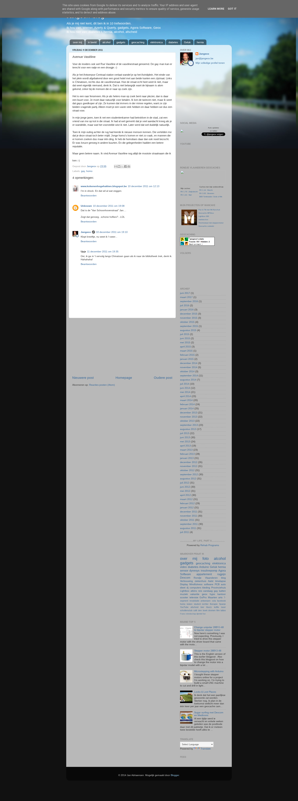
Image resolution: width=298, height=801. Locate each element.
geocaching (137, 42)
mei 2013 (185, 441)
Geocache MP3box (206, 213)
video (183, 566)
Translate (206, 748)
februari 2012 (187, 503)
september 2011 (189, 524)
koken (189, 604)
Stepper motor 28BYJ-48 (207, 650)
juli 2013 (184, 433)
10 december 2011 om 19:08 (109, 206)
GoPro (203, 597)
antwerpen (206, 601)
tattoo (223, 610)
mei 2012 (185, 491)
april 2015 (185, 346)
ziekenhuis (200, 581)
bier (202, 607)
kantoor (221, 594)
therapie (214, 604)
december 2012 (188, 462)
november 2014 (188, 367)
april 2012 (185, 495)
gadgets (120, 42)
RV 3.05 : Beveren (206, 193)
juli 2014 (184, 384)
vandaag (208, 591)
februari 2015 (187, 355)
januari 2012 (187, 507)
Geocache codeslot (206, 226)
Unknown (86, 206)
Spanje (222, 604)
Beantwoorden (89, 195)
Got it (232, 8)
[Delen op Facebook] (125, 166)
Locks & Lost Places (205, 692)
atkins (194, 591)
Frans (182, 614)
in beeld (92, 42)
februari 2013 (187, 454)
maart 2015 (186, 351)
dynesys (194, 570)
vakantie (194, 594)
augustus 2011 (188, 528)
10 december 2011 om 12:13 (143, 186)
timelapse (220, 581)
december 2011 (188, 511)
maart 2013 (186, 450)
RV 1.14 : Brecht (206, 190)
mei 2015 (185, 342)
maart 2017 (186, 297)
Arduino (204, 566)
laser (223, 607)
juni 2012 (185, 487)
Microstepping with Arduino (208, 671)
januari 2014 (187, 408)
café (195, 610)
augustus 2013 (188, 429)
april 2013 (185, 445)
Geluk (187, 42)
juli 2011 (184, 532)
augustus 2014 (188, 379)
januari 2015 (187, 359)
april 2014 (185, 396)
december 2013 (188, 412)
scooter (184, 597)
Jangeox (92, 166)
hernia (200, 42)
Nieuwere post (83, 377)
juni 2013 (185, 437)
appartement (204, 574)
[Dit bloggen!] (119, 166)
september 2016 (189, 301)
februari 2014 (187, 404)
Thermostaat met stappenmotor (210, 223)
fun (204, 614)
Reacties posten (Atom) (102, 385)
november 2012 (188, 466)
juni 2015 (185, 338)
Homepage (124, 377)
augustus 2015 (188, 330)
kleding (206, 587)
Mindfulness (195, 584)
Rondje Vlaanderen (205, 578)
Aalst (210, 581)
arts (220, 597)
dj (187, 587)
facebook (221, 601)
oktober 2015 (187, 322)
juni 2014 (185, 388)
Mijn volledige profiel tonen (210, 63)
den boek (202, 610)
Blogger (175, 775)
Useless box (203, 219)
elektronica (156, 42)
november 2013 (188, 416)
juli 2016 (184, 305)
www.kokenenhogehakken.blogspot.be (104, 186)
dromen (212, 610)
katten (222, 591)
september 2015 (189, 326)
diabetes (173, 42)
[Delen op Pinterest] (129, 166)
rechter (205, 604)
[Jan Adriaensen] (182, 131)
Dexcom (185, 577)
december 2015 (188, 313)
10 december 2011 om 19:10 (112, 232)
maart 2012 (186, 499)
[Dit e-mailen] (115, 166)
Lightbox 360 (203, 216)
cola (214, 601)
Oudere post (163, 377)
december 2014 (188, 363)
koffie (216, 607)
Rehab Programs (209, 545)
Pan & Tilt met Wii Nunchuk (209, 210)
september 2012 (189, 474)
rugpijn (221, 574)
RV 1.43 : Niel (186, 195)
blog (223, 578)
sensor (184, 570)
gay (83, 171)
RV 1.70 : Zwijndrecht (189, 192)
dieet (182, 587)
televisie (194, 597)
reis (200, 591)
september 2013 (189, 425)
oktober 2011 (187, 520)
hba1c (209, 607)
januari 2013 (187, 458)
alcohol (106, 42)
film (218, 610)
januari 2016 (187, 309)
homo (89, 171)
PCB (217, 584)
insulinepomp (209, 570)
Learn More (216, 8)
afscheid (194, 607)
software (208, 584)
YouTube (184, 607)
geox (204, 594)
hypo (212, 594)
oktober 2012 (187, 470)
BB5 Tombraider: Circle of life (210, 197)
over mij (77, 42)
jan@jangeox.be (204, 58)
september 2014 (189, 375)
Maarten (212, 597)
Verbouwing (186, 581)
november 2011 (188, 516)
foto (205, 558)
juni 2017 (185, 293)
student (197, 604)
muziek (184, 594)
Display (184, 584)
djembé (199, 614)
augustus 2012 (188, 478)
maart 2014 (186, 400)
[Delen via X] (122, 166)
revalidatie (194, 601)
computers (195, 587)
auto (223, 584)
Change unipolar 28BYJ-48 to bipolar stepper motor (209, 628)
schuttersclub (186, 610)
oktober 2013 (187, 421)
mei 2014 (185, 392)
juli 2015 (184, 334)
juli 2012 (184, 482)
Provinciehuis (218, 587)
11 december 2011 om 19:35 (102, 251)
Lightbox (184, 591)
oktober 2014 (187, 371)
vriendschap (191, 614)
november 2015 (188, 318)
